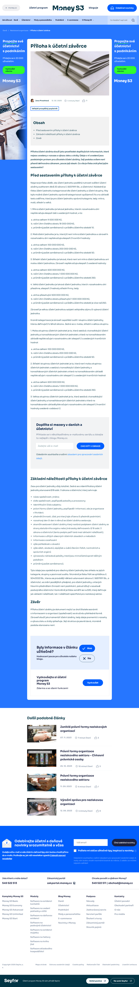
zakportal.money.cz (59, 883)
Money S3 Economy (12, 905)
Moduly (34, 896)
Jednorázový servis (96, 909)
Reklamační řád (93, 965)
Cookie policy (78, 965)
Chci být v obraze (90, 446)
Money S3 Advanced (12, 909)
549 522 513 (9, 883)
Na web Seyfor (121, 981)
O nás (117, 909)
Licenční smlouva (129, 965)
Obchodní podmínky (110, 965)
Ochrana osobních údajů (59, 965)
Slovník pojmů (93, 927)
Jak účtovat (7, 20)
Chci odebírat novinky (124, 842)
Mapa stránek (41, 965)
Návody (90, 901)
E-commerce (72, 20)
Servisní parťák (94, 914)
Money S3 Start (10, 918)
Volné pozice (95, 981)
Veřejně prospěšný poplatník (45, 108)
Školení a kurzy (94, 918)
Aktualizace (92, 905)
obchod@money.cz (120, 883)
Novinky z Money (67, 922)
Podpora (90, 896)
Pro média (119, 914)
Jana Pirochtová (42, 101)
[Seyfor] (11, 980)
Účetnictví (26, 20)
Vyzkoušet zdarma (10, 70)
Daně (16, 20)
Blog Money (64, 896)
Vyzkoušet (92, 682)
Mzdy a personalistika (43, 20)
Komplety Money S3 (12, 896)
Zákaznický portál (95, 922)
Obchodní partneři (124, 905)
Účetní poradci (122, 901)
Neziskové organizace (19, 30)
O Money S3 (87, 20)
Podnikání (59, 20)
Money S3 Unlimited (12, 914)
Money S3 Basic (10, 901)
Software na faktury (40, 937)
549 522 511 (99, 883)
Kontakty (119, 896)
